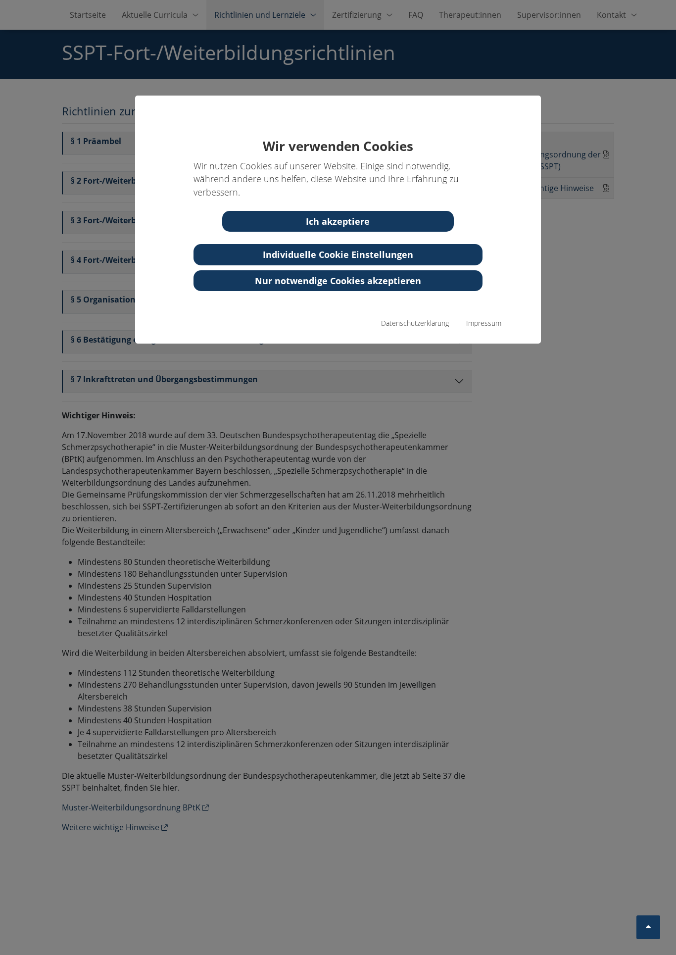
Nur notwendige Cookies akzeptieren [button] (338, 281)
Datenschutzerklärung (415, 323)
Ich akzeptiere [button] (338, 221)
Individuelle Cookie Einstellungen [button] (338, 254)
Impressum (483, 323)
